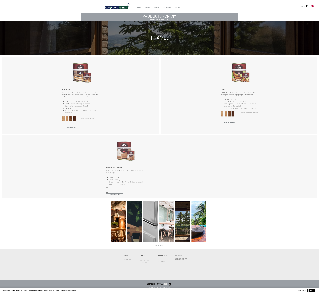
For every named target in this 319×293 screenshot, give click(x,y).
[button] (159, 16)
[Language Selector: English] (314, 6)
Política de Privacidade (70, 290)
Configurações (302, 290)
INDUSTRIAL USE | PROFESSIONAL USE (159, 20)
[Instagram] (179, 259)
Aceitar (312, 290)
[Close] (317, 290)
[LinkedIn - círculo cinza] (183, 259)
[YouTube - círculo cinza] (186, 259)
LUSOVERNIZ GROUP (164, 287)
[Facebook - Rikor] (176, 259)
